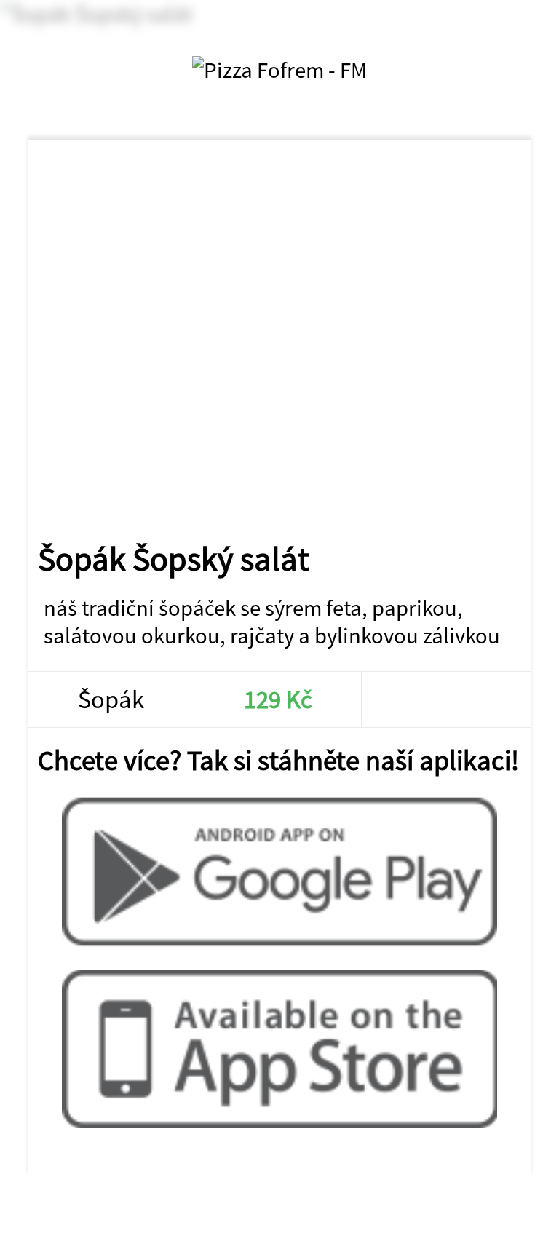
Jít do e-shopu (444, 699)
